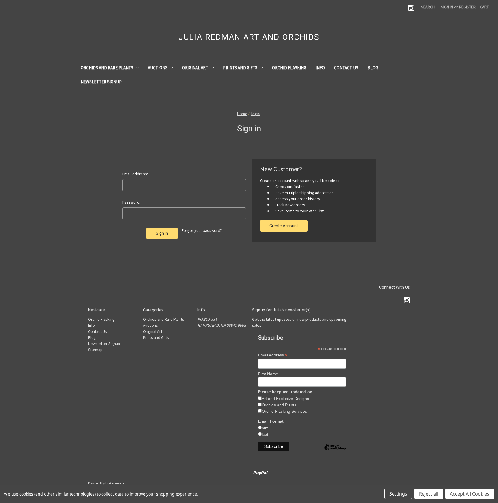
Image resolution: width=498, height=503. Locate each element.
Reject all (428, 494)
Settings (398, 494)
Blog (372, 67)
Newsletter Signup (101, 82)
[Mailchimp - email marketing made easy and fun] (335, 451)
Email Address (272, 355)
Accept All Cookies (469, 494)
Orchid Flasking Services (284, 411)
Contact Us (346, 67)
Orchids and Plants (279, 405)
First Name (268, 373)
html (265, 428)
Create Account (283, 226)
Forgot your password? (202, 230)
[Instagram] (411, 8)
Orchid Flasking (289, 67)
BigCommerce (116, 483)
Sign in (447, 7)
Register (467, 7)
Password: (131, 202)
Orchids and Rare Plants (107, 67)
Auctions (157, 67)
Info (320, 67)
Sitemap (95, 349)
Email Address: (135, 174)
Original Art (195, 67)
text (265, 434)
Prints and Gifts (240, 67)
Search (428, 7)
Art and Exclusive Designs (285, 398)
